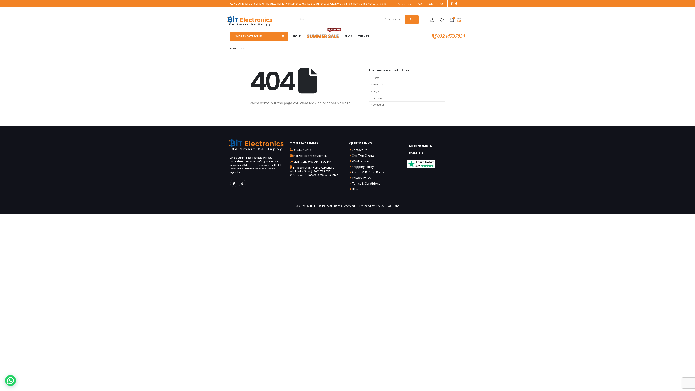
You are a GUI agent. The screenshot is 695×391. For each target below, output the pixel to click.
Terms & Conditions (366, 183)
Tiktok (242, 183)
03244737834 (450, 36)
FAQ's (376, 91)
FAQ (419, 3)
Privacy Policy (361, 178)
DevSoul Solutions (387, 206)
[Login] (433, 19)
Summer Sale (323, 36)
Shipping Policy (363, 167)
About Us (378, 84)
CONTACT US (435, 3)
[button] (10, 380)
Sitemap (377, 98)
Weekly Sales (361, 161)
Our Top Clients (363, 155)
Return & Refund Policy (368, 172)
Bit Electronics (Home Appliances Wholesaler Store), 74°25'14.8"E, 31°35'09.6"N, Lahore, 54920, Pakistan (314, 171)
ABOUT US (404, 3)
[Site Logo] (249, 20)
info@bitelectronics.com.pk (310, 155)
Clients (363, 36)
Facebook (233, 183)
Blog (355, 189)
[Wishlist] (443, 19)
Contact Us (378, 104)
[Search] (411, 19)
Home (297, 36)
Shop (348, 36)
